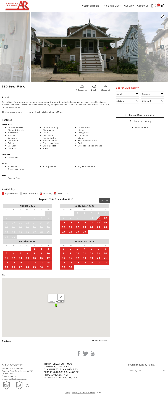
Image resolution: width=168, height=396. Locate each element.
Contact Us (142, 6)
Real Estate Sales (112, 6)
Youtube (92, 353)
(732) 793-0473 (9, 376)
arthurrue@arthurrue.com (14, 379)
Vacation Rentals (90, 6)
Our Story (129, 6)
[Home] (18, 6)
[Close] (60, 297)
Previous (6, 47)
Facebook (78, 353)
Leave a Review (100, 340)
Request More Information (141, 115)
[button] (56, 306)
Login (67, 392)
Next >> (104, 200)
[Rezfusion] (27, 385)
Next (162, 47)
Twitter (85, 353)
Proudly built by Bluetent (83, 392)
